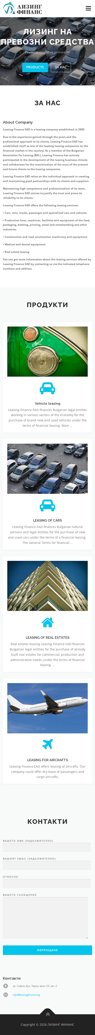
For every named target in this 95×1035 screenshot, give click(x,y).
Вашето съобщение (20, 905)
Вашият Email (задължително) (29, 868)
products (35, 77)
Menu (87, 8)
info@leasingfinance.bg (26, 1005)
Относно (10, 886)
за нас (61, 77)
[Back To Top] (47, 1024)
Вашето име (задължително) (28, 850)
